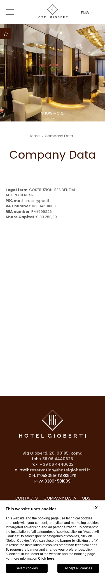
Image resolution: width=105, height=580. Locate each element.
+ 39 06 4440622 (56, 464)
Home (34, 136)
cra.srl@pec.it (36, 200)
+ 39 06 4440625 (56, 459)
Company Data (59, 136)
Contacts (26, 498)
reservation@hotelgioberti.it (60, 470)
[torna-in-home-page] (52, 12)
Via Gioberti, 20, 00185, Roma (52, 453)
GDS (86, 498)
